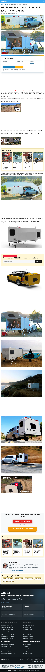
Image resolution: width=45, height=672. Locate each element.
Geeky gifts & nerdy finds (6, 631)
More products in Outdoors (8, 578)
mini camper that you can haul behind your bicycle (19, 90)
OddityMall (5, 593)
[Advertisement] (22, 82)
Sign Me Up (38, 261)
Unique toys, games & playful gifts (7, 634)
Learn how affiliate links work (19, 667)
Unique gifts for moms (27, 632)
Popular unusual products (6, 646)
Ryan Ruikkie (4, 13)
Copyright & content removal (28, 651)
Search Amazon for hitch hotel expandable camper (22, 529)
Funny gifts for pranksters (28, 638)
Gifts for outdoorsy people (28, 636)
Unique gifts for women (27, 629)
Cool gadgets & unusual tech (6, 625)
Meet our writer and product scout (7, 651)
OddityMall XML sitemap (28, 653)
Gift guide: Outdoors (29, 578)
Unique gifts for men (27, 627)
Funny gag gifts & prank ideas (7, 629)
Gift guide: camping (19, 578)
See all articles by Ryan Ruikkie (16, 570)
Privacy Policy (26, 648)
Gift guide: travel (38, 578)
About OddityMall (4, 648)
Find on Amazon (19, 66)
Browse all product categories (7, 638)
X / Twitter (26, 659)
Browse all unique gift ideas (8, 581)
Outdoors (6, 4)
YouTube (41, 659)
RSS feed (34, 661)
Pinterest (31, 659)
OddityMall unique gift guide (28, 625)
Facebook (21, 659)
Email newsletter (40, 661)
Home (2, 4)
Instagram (36, 659)
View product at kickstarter (9, 66)
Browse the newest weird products (7, 644)
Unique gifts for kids (27, 634)
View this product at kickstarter (22, 521)
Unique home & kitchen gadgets (7, 627)
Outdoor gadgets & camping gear (7, 632)
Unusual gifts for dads (27, 631)
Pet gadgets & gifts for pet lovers (7, 636)
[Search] (43, 1)
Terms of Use (25, 646)
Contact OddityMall (27, 644)
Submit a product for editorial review (8, 653)
